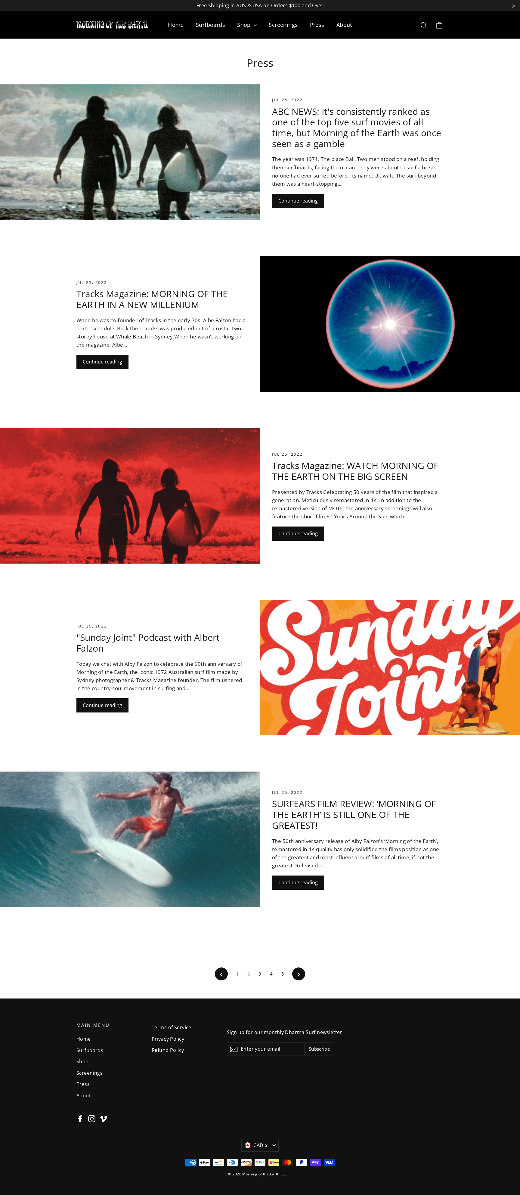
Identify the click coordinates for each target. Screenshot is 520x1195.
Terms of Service (171, 1027)
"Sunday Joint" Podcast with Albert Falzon (148, 642)
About (344, 24)
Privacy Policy (168, 1039)
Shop (244, 24)
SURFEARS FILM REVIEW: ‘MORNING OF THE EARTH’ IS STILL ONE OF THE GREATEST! (354, 814)
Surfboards (210, 24)
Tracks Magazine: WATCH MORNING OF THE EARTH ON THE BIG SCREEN (355, 471)
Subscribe (319, 1049)
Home (176, 24)
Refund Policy (168, 1050)
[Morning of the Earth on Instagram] (91, 1118)
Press (317, 24)
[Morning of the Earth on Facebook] (80, 1118)
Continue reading (298, 200)
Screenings (283, 24)
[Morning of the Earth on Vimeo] (103, 1118)
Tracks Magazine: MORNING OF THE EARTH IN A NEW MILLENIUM (152, 299)
